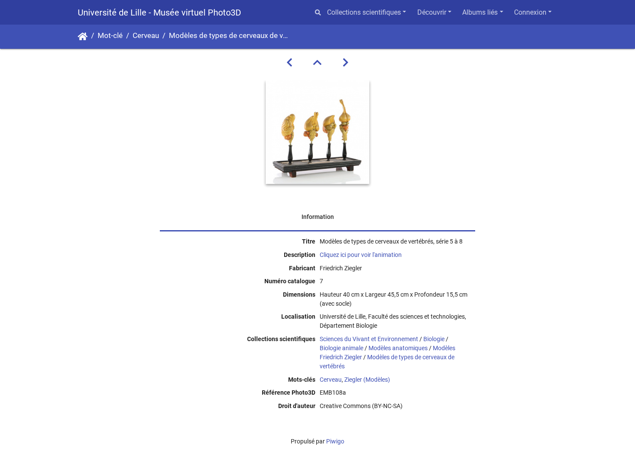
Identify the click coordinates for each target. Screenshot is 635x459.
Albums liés (480, 12)
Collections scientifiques (364, 12)
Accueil (83, 36)
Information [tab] (318, 216)
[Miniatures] (317, 62)
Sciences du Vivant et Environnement (369, 339)
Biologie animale (341, 348)
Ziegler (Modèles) (367, 379)
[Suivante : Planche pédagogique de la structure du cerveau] (345, 62)
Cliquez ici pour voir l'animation (361, 254)
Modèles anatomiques (398, 348)
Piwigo (335, 441)
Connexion (530, 12)
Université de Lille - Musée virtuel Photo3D (159, 12)
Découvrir (431, 12)
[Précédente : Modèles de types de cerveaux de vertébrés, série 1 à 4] (289, 62)
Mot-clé (110, 36)
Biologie (433, 339)
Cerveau (146, 36)
